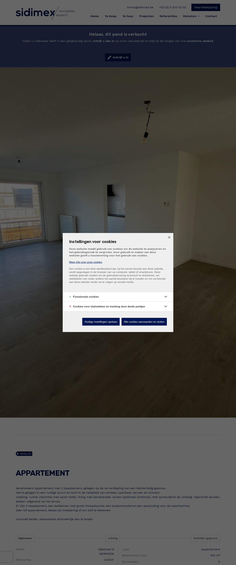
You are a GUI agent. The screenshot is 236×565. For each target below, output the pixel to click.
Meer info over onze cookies (85, 262)
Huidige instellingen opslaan (101, 321)
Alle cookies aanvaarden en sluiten (144, 321)
